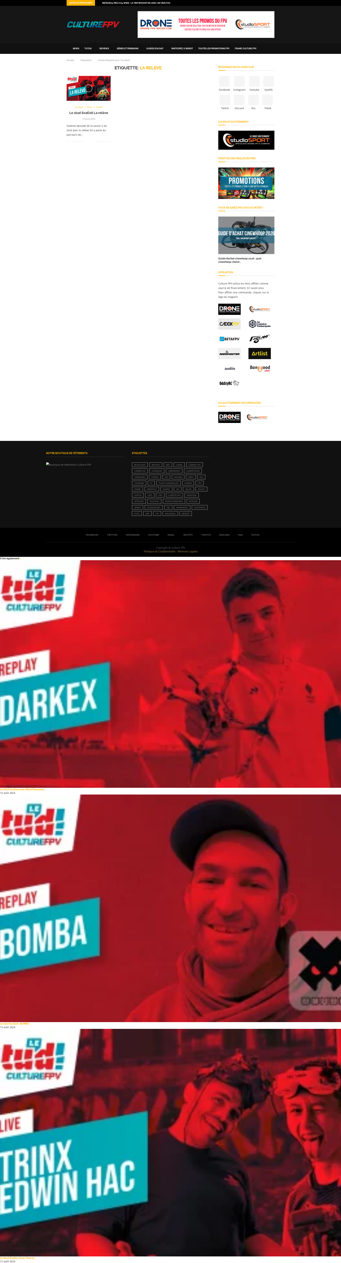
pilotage (154, 501)
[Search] (272, 48)
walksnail (170, 513)
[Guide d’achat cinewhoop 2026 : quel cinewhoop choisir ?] (246, 235)
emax (190, 477)
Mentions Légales (187, 551)
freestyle (152, 489)
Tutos (88, 48)
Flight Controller (168, 483)
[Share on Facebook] (88, 141)
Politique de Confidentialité (159, 551)
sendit (137, 507)
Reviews (104, 48)
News (76, 48)
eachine (178, 477)
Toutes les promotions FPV (213, 48)
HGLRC (188, 489)
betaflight (139, 464)
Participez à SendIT (182, 48)
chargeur (157, 471)
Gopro (166, 489)
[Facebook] (253, 3)
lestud (137, 495)
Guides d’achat (154, 48)
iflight (201, 489)
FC (151, 483)
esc (201, 477)
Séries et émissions (127, 48)
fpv (199, 483)
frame (137, 489)
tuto (136, 513)
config (155, 477)
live (160, 495)
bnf (168, 464)
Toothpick (199, 507)
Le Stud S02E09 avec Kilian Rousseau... (23, 789)
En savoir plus (255, 288)
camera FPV (195, 464)
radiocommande (174, 501)
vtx (157, 513)
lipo (150, 495)
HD (177, 489)
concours (139, 477)
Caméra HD (139, 471)
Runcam (193, 501)
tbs (168, 507)
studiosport (153, 507)
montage (191, 495)
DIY (166, 477)
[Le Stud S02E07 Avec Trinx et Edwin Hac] (170, 1142)
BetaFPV (156, 464)
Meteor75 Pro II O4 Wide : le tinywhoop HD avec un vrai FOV (136, 3)
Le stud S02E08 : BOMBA (14, 1023)
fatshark (139, 483)
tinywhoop (182, 507)
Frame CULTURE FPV (245, 48)
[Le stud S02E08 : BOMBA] (170, 908)
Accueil (70, 60)
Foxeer (188, 483)
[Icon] (88, 88)
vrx (147, 513)
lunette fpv (174, 495)
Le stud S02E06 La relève (88, 113)
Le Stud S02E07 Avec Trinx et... (18, 1258)
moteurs (139, 501)
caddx (179, 464)
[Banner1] (246, 140)
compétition (192, 471)
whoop (186, 513)
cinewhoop (174, 471)
